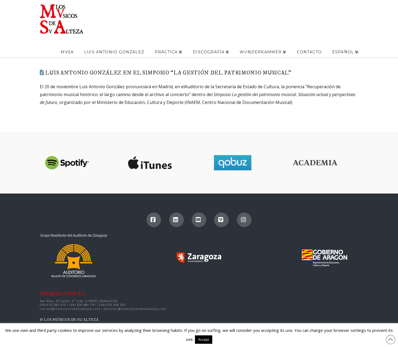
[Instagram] (244, 219)
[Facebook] (153, 219)
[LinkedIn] (176, 219)
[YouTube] (199, 219)
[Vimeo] (221, 219)
